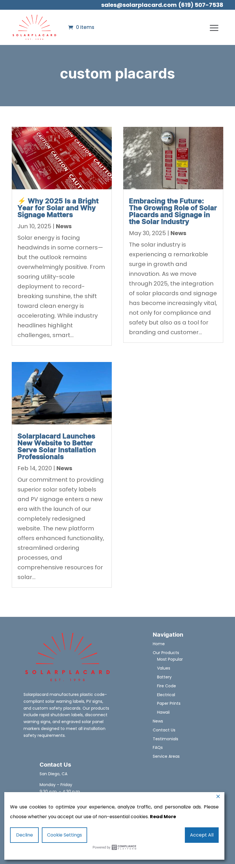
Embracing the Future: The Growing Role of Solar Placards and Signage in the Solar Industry (173, 211)
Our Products (166, 653)
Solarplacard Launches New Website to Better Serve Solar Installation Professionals (56, 446)
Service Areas (166, 756)
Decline (24, 835)
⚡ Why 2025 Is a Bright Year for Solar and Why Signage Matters (58, 208)
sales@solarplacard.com (139, 5)
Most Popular (170, 659)
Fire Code (166, 686)
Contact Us (164, 730)
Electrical (166, 695)
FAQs (158, 747)
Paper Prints (169, 703)
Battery (164, 677)
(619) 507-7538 (200, 5)
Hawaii (163, 712)
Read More (163, 816)
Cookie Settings (64, 835)
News (64, 226)
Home (159, 644)
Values (163, 668)
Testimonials (165, 739)
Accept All (202, 835)
